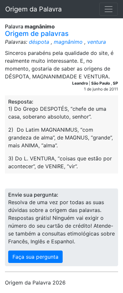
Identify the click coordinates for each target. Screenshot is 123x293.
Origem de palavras (37, 33)
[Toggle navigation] (108, 9)
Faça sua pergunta (35, 256)
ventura (96, 42)
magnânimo (68, 42)
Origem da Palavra (33, 9)
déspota (39, 42)
